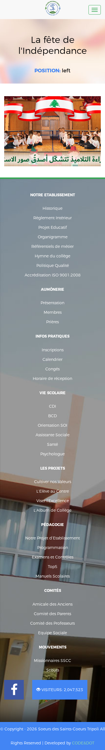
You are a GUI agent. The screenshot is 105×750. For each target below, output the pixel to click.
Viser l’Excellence (52, 500)
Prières (52, 321)
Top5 (52, 566)
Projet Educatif (52, 227)
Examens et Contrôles (52, 557)
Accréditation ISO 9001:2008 (53, 275)
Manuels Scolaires (53, 576)
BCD (52, 415)
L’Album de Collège (52, 510)
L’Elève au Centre (52, 491)
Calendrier (52, 359)
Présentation (52, 302)
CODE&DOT (83, 743)
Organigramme (52, 236)
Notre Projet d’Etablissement (52, 538)
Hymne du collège (52, 256)
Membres (53, 312)
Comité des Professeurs (52, 623)
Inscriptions (53, 349)
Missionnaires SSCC (52, 660)
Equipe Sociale (52, 632)
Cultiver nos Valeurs (52, 481)
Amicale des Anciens (52, 604)
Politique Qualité (52, 265)
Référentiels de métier (52, 246)
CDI (52, 406)
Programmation (52, 547)
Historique (52, 208)
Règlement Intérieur (52, 217)
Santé (52, 444)
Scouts (52, 670)
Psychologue (52, 453)
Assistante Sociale (52, 434)
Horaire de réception (52, 378)
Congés (52, 368)
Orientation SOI (52, 425)
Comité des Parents (52, 613)
